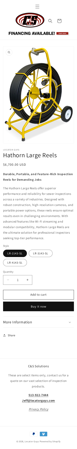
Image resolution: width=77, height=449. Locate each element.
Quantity (8, 271)
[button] (37, 6)
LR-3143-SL (40, 253)
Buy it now (38, 306)
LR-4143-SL (15, 262)
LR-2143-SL (15, 253)
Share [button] (11, 335)
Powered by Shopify (50, 441)
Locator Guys (32, 441)
